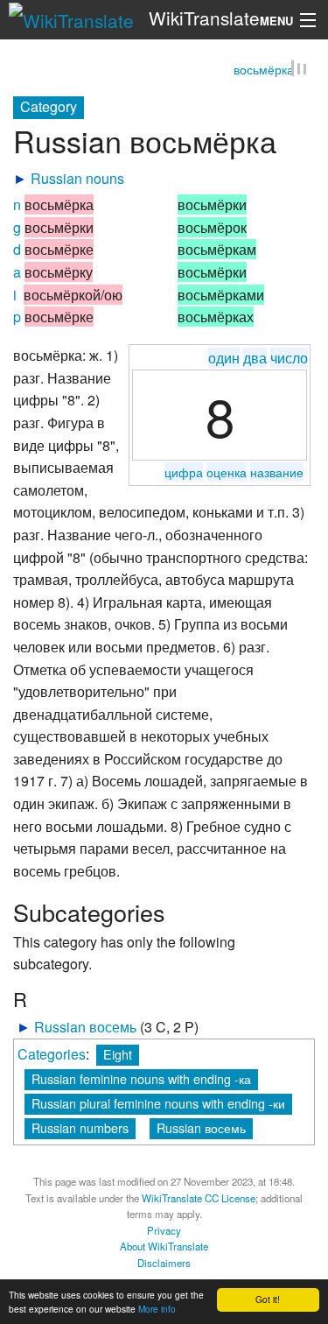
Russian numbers (80, 1129)
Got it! (267, 1299)
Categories (51, 1056)
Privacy (164, 1232)
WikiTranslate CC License (198, 1200)
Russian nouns (77, 181)
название (277, 473)
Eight (117, 1055)
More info (157, 1308)
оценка (226, 473)
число (289, 359)
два (255, 359)
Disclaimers (164, 1264)
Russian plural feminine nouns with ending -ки (158, 1104)
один (224, 359)
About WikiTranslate (164, 1248)
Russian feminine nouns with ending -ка (141, 1080)
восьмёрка (264, 72)
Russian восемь (85, 1029)
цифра (183, 473)
